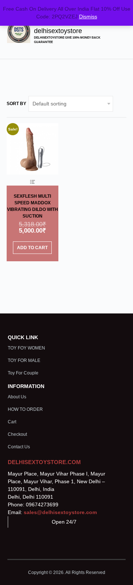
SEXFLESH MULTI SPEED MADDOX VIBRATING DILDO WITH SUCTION (32, 206)
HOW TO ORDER (25, 409)
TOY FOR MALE (24, 360)
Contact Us (19, 446)
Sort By (16, 103)
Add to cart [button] (32, 247)
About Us (17, 396)
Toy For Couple (23, 373)
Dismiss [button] (88, 16)
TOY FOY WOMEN (26, 348)
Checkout (17, 434)
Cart (12, 421)
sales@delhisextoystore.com (60, 512)
